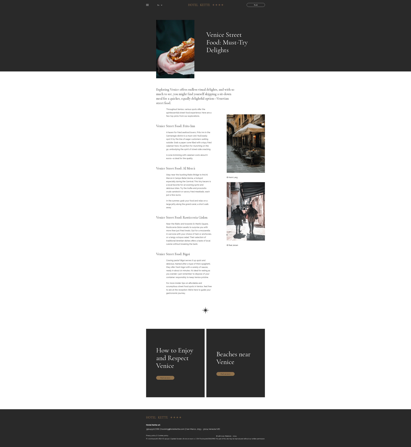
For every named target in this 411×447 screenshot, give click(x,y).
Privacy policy (151, 435)
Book (256, 5)
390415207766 (152, 429)
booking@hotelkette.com (172, 429)
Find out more (165, 378)
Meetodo (228, 436)
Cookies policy (163, 435)
